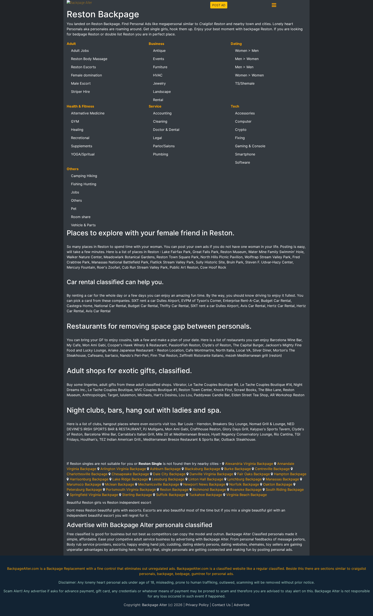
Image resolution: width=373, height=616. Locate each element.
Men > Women (247, 59)
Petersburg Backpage (84, 489)
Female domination (86, 75)
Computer (243, 121)
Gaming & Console (250, 146)
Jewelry (159, 83)
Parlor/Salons (164, 146)
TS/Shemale (244, 83)
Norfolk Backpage (244, 484)
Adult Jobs (80, 50)
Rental (158, 100)
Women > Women (249, 75)
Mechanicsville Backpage (158, 484)
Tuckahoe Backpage (205, 494)
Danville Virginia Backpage (211, 474)
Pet (73, 208)
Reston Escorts (83, 67)
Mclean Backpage (119, 484)
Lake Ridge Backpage (130, 479)
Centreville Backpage (272, 469)
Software (242, 162)
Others (76, 200)
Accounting (162, 113)
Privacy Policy (197, 605)
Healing (77, 129)
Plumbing (160, 154)
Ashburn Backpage (165, 469)
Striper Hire (80, 91)
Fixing (240, 138)
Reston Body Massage (89, 59)
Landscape (162, 91)
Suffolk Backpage (170, 494)
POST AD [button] (218, 5)
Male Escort (81, 83)
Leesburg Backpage (168, 479)
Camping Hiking (84, 176)
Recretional (80, 138)
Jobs (75, 192)
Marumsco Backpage (84, 484)
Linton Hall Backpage (205, 479)
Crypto (241, 129)
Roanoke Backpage (246, 489)
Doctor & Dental (166, 129)
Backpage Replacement (66, 568)
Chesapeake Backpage (130, 474)
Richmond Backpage (209, 489)
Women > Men (247, 50)
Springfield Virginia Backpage (94, 494)
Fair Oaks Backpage (253, 474)
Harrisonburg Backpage (89, 479)
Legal (157, 138)
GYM (75, 121)
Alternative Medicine (87, 113)
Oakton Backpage (277, 484)
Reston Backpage (174, 489)
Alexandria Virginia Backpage (249, 463)
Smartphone (245, 154)
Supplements (81, 146)
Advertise (242, 605)
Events (158, 59)
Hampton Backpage (290, 474)
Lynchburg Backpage (244, 479)
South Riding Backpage (285, 489)
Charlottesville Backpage (87, 474)
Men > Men (244, 67)
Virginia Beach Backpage (246, 494)
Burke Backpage (237, 469)
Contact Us (221, 605)
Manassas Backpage (282, 479)
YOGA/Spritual (83, 154)
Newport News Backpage (204, 484)
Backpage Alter (154, 605)
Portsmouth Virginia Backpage (131, 489)
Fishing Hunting (83, 184)
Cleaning (160, 121)
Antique (159, 50)
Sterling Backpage (137, 494)
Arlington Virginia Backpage (123, 469)
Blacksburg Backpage (202, 469)
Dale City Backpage (169, 474)
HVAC (158, 75)
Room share (80, 217)
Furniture (160, 67)
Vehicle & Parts (83, 225)
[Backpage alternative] (79, 2)
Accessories (245, 113)
